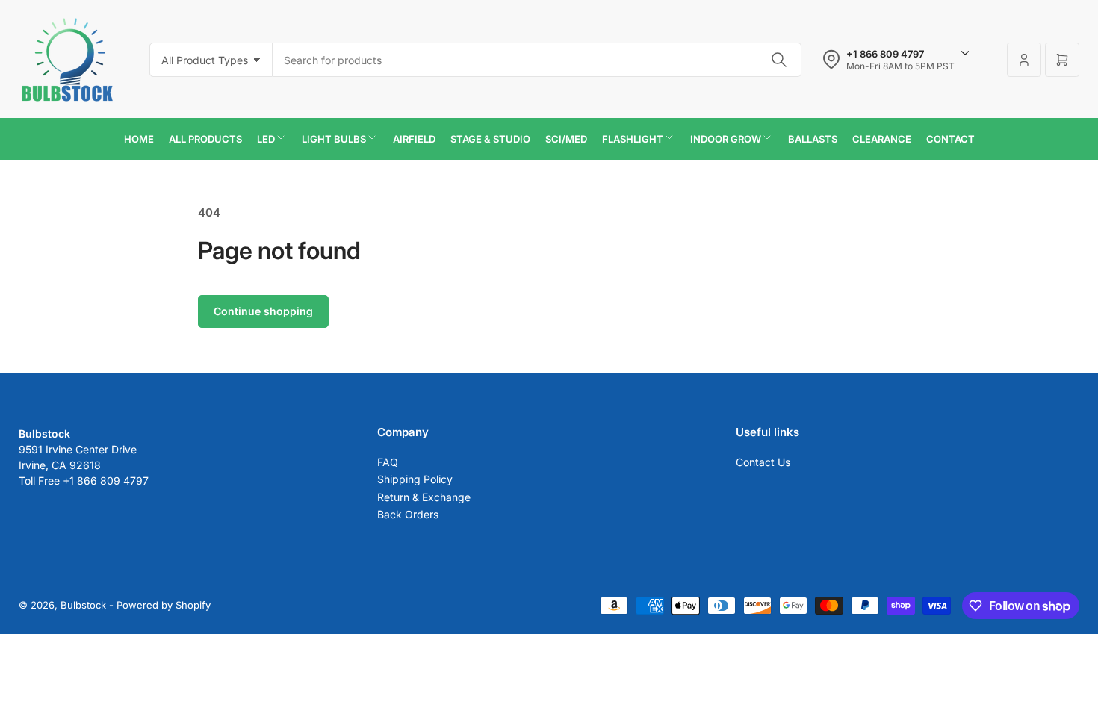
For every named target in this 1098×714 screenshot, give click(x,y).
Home (139, 139)
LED (266, 139)
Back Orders (407, 514)
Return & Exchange (424, 497)
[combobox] (537, 60)
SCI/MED (566, 139)
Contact (950, 139)
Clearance (881, 139)
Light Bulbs (334, 139)
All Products (205, 139)
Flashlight (632, 139)
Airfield (414, 139)
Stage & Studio (490, 139)
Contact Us (763, 462)
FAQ (387, 462)
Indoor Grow (725, 139)
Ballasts (812, 139)
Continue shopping (263, 311)
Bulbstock (83, 605)
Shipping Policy (415, 479)
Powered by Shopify (164, 605)
